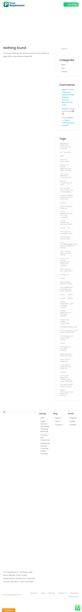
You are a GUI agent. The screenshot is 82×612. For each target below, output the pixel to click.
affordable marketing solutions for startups (65, 146)
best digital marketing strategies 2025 (66, 175)
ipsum (62, 278)
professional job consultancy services (66, 337)
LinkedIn (72, 424)
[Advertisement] (41, 25)
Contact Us (62, 593)
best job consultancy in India (66, 182)
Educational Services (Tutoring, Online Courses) (45, 448)
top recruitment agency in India (66, 385)
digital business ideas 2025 (66, 207)
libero (70, 294)
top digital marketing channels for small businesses (66, 378)
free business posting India (65, 238)
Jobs (42, 418)
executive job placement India (66, 232)
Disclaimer (74, 593)
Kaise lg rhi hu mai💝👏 (68, 111)
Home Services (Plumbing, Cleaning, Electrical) (45, 426)
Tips (63, 68)
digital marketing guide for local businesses (66, 214)
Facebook (73, 418)
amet (62, 156)
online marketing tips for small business (65, 313)
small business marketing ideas (66, 355)
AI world (67, 152)
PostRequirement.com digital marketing (68, 331)
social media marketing (65, 360)
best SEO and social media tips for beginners (66, 190)
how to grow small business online (65, 253)
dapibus (63, 203)
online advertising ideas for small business (66, 304)
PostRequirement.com (68, 327)
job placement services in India (66, 283)
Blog (43, 593)
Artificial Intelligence (65, 160)
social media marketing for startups (65, 366)
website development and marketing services (66, 392)
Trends (64, 71)
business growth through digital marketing (66, 197)
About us (34, 593)
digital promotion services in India (66, 222)
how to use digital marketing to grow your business (65, 262)
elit (69, 228)
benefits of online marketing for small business (65, 167)
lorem (62, 298)
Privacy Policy (73, 596)
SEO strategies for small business (65, 348)
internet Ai (64, 274)
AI (61, 152)
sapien (62, 343)
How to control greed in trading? (68, 122)
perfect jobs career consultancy (65, 321)
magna (70, 298)
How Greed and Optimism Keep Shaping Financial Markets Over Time (68, 97)
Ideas (63, 65)
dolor (62, 228)
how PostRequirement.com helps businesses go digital (68, 245)
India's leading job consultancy (66, 270)
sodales (63, 372)
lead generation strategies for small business (66, 289)
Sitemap (51, 593)
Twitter (72, 421)
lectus (62, 294)
